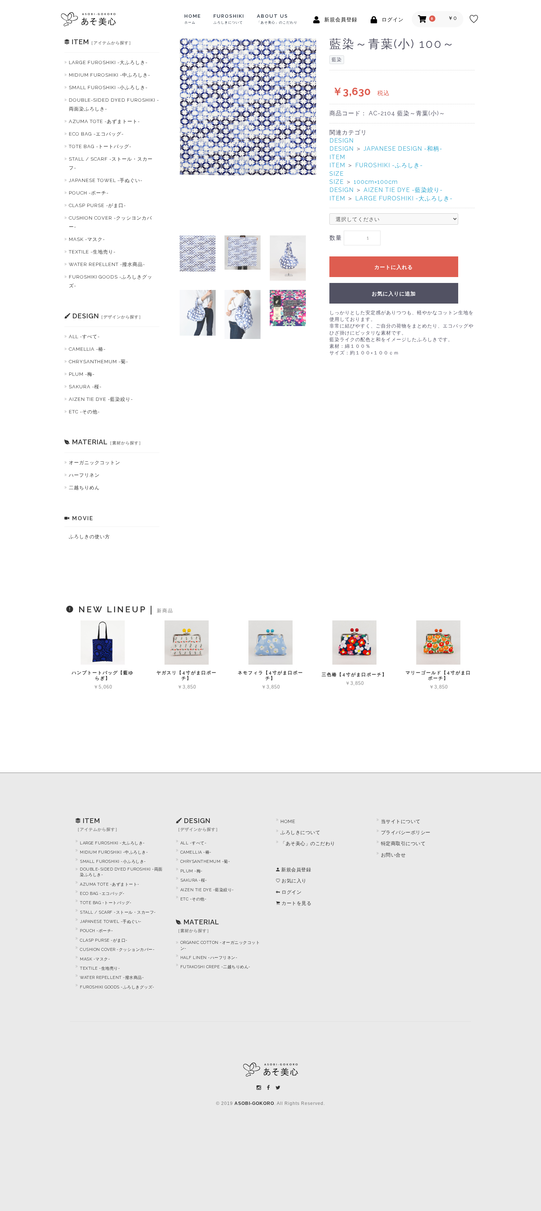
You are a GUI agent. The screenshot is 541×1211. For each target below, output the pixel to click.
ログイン (290, 892)
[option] (248, 106)
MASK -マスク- (87, 239)
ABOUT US (277, 18)
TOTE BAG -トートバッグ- (100, 146)
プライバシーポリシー (406, 832)
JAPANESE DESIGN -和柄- (403, 148)
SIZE (336, 173)
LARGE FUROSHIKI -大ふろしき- (108, 62)
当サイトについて (401, 821)
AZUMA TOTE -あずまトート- (104, 121)
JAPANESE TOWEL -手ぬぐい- (105, 180)
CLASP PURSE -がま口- (97, 205)
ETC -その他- (84, 411)
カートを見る (295, 903)
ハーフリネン (84, 475)
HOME (192, 18)
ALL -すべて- (84, 336)
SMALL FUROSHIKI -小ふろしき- (108, 87)
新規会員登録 (295, 869)
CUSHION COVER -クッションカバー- (117, 949)
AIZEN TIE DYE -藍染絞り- (101, 399)
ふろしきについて (300, 832)
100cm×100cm (376, 181)
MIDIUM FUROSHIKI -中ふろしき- (109, 75)
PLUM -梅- (82, 374)
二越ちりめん (84, 487)
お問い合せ (393, 855)
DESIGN (341, 140)
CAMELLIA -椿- (87, 349)
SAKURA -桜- (85, 386)
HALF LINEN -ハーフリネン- (209, 957)
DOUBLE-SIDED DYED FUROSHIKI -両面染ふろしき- (114, 104)
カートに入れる (393, 267)
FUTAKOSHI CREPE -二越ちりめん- (215, 967)
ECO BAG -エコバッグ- (96, 134)
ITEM (337, 157)
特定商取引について (403, 843)
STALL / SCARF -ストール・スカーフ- (111, 163)
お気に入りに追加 (394, 294)
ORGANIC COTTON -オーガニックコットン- (220, 945)
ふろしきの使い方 (89, 536)
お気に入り (293, 880)
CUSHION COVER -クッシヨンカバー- (110, 222)
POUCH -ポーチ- (89, 193)
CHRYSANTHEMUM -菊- (98, 361)
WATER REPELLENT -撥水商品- (107, 264)
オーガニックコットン (94, 462)
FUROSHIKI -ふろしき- (389, 165)
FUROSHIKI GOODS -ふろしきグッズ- (110, 281)
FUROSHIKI (228, 18)
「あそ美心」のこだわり (307, 843)
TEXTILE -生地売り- (92, 252)
